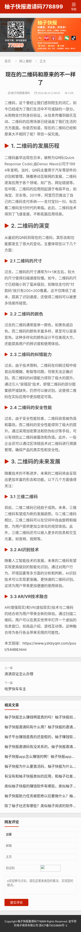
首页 (7, 61)
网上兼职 (25, 61)
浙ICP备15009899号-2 (53, 925)
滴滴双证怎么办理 (18, 674)
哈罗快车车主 (15, 689)
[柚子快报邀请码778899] (40, 35)
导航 (73, 7)
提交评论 (16, 902)
